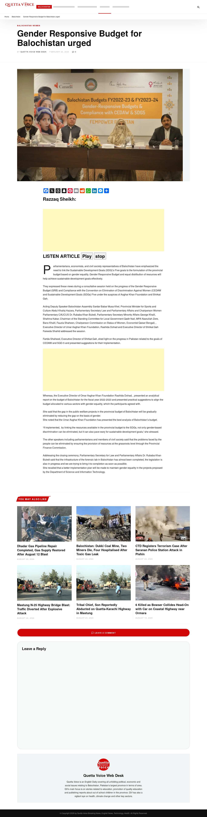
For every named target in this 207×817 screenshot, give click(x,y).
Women (36, 25)
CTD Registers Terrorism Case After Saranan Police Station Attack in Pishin (161, 550)
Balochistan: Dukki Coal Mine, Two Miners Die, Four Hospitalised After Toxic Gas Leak (101, 550)
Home (7, 16)
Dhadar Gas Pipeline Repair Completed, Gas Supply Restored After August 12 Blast (41, 550)
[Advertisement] (103, 230)
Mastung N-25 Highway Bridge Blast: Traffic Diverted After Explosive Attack (43, 609)
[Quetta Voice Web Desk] (103, 764)
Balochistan (44, 7)
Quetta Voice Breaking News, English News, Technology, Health (103, 813)
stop (100, 256)
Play (87, 256)
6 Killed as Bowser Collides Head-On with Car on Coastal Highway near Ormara (162, 609)
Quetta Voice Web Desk (33, 51)
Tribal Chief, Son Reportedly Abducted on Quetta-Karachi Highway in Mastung (103, 609)
